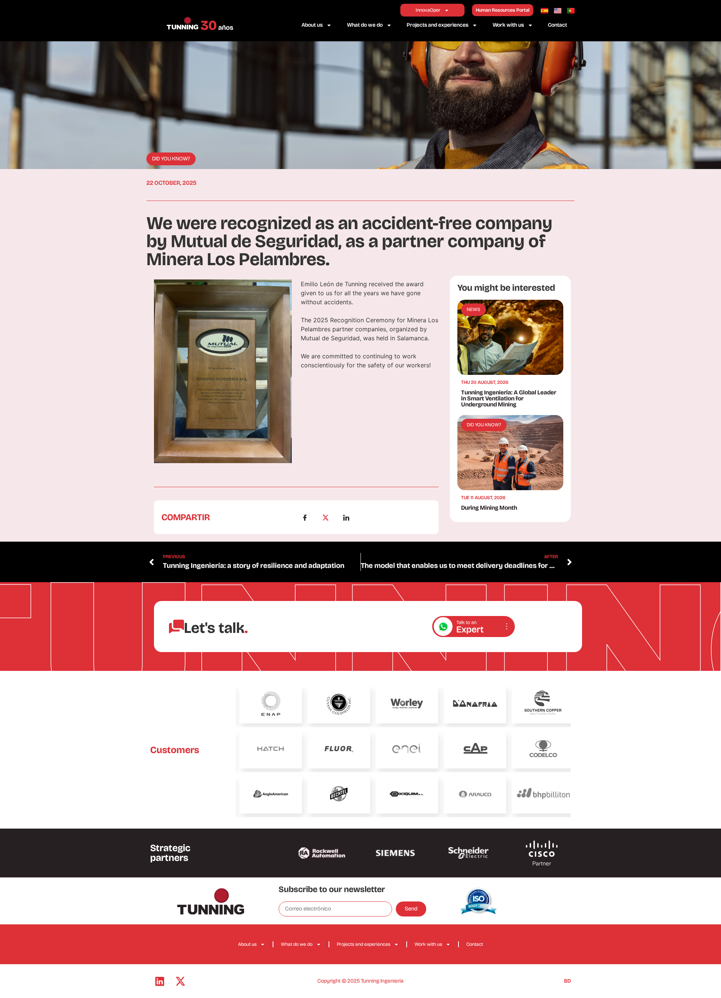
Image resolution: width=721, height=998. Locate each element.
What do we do (365, 25)
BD (567, 981)
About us (312, 25)
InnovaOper (428, 10)
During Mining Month (489, 507)
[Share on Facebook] (309, 517)
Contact (557, 25)
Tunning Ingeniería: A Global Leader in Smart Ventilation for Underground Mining (508, 398)
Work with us (508, 25)
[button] (171, 158)
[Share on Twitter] (330, 517)
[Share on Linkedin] (350, 517)
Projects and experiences (437, 25)
